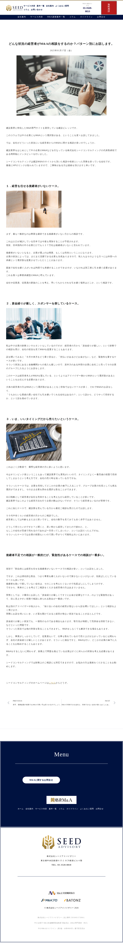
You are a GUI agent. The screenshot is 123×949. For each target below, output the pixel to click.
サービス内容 (29, 6)
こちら (52, 683)
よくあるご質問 (62, 6)
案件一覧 (41, 6)
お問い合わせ (37, 10)
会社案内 (50, 6)
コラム (26, 10)
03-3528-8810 (64, 865)
